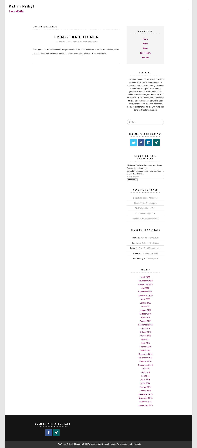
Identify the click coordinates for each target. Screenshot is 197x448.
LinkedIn (148, 142)
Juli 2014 (145, 368)
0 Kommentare (90, 41)
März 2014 (145, 383)
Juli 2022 (145, 288)
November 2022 (145, 280)
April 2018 (145, 317)
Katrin (79, 41)
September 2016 (145, 324)
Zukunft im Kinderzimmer (150, 248)
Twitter (133, 142)
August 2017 (145, 320)
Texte (145, 48)
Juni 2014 (145, 372)
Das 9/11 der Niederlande (145, 203)
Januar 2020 (145, 302)
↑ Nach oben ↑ (62, 444)
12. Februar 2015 (62, 41)
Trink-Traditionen (76, 37)
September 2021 (145, 291)
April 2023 (145, 277)
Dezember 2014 (145, 354)
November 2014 (145, 357)
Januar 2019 (145, 309)
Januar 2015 (145, 350)
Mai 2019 (145, 306)
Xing (156, 142)
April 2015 (145, 342)
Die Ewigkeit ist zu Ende (145, 208)
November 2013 (145, 397)
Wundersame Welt (150, 253)
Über (145, 43)
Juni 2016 (145, 328)
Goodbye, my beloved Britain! (145, 218)
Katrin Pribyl (21, 6)
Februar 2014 (145, 386)
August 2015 (145, 335)
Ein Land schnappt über (145, 213)
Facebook (141, 142)
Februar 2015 (145, 346)
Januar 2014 (145, 390)
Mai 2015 (145, 339)
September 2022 (145, 284)
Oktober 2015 (145, 331)
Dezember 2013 (145, 394)
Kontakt (145, 57)
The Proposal (152, 258)
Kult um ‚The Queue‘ (150, 237)
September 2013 (145, 405)
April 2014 (145, 379)
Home (145, 38)
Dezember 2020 (145, 295)
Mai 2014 (145, 375)
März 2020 (145, 299)
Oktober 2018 (145, 313)
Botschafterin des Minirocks (145, 197)
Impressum (145, 52)
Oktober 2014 (145, 361)
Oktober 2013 (145, 401)
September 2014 (145, 365)
